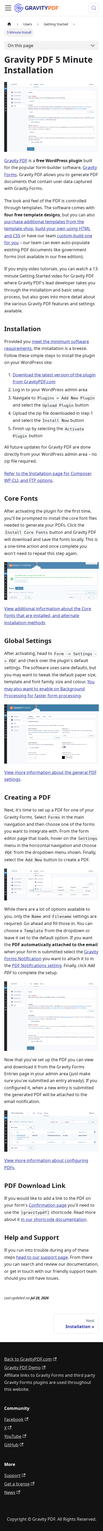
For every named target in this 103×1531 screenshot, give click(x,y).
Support (12, 1475)
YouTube (12, 1436)
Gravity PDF (15, 160)
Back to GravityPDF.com (28, 1359)
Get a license (17, 1484)
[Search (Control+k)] (94, 8)
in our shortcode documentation (53, 1219)
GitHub (11, 1445)
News (9, 1492)
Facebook (14, 1419)
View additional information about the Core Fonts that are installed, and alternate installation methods (47, 616)
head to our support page (42, 1257)
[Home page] (9, 24)
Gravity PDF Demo (22, 1367)
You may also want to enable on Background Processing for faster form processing (49, 689)
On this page (20, 45)
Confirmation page (48, 1205)
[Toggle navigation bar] (8, 8)
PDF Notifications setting (37, 965)
